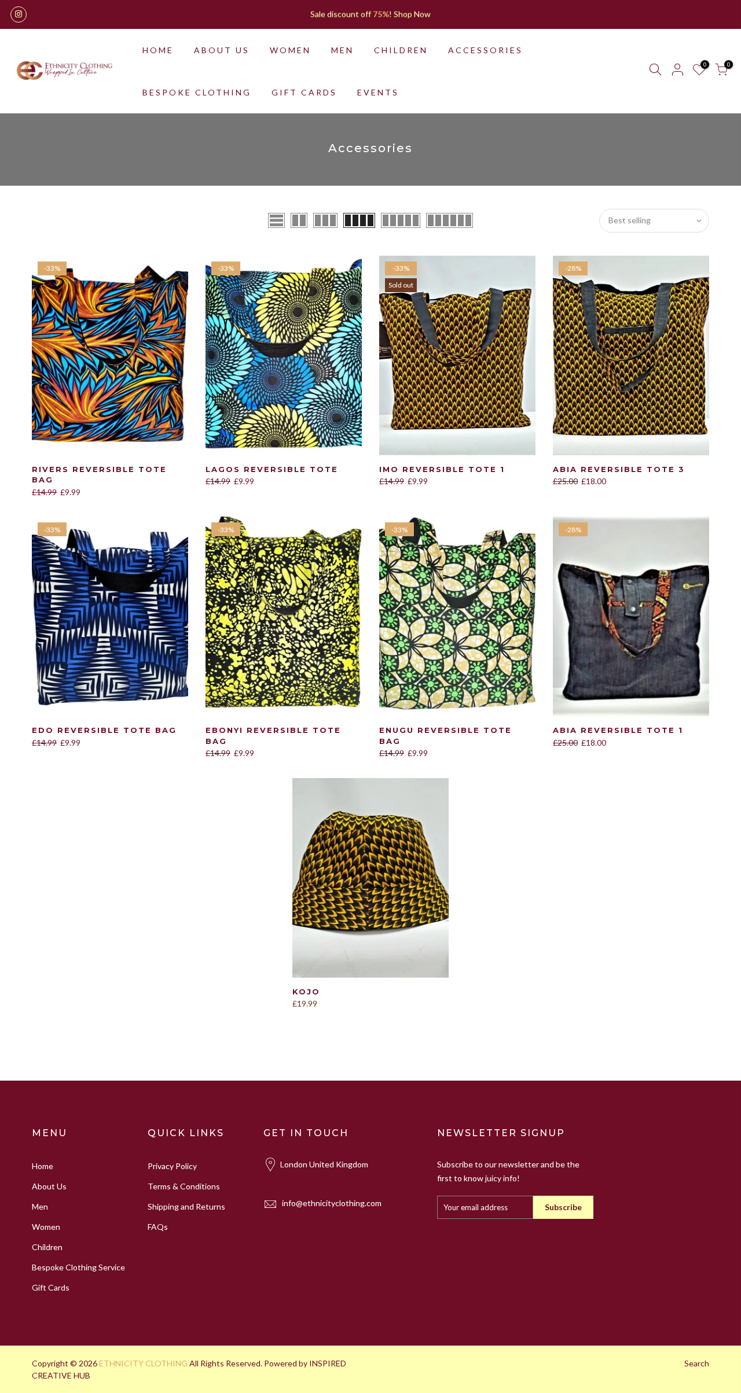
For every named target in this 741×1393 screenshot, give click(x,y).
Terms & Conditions (184, 1186)
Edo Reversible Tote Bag (104, 730)
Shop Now (412, 14)
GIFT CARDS (304, 92)
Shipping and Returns (186, 1206)
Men (40, 1206)
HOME (158, 50)
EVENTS (378, 92)
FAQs (158, 1227)
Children (47, 1247)
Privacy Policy (172, 1166)
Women (46, 1227)
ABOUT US (222, 50)
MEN (342, 50)
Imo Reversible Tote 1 (442, 469)
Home (42, 1166)
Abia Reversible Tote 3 (619, 469)
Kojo (306, 991)
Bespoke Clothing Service (78, 1267)
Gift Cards (50, 1287)
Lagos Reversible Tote (272, 469)
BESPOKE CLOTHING (196, 92)
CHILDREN (401, 50)
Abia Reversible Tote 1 (618, 730)
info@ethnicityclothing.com (331, 1203)
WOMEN (290, 50)
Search (696, 1363)
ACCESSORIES (485, 50)
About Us (49, 1186)
